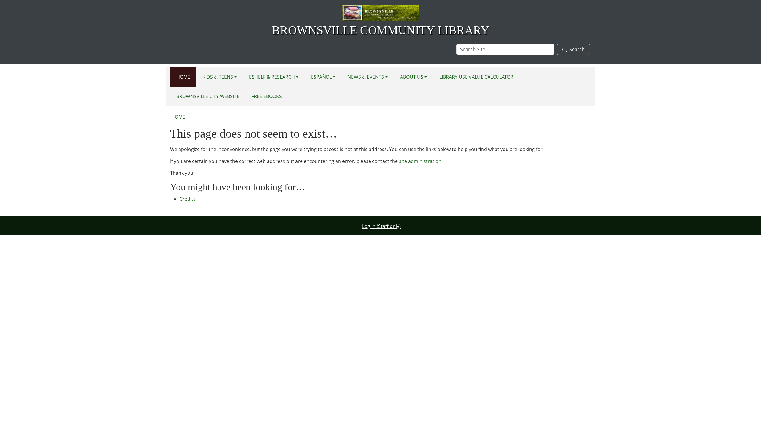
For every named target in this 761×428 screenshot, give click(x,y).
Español (321, 77)
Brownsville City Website (207, 96)
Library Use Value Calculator (476, 77)
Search (577, 49)
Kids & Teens (217, 77)
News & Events (366, 77)
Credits (188, 199)
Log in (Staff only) (381, 226)
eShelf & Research (272, 77)
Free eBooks (266, 96)
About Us (411, 77)
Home (183, 77)
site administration (420, 161)
